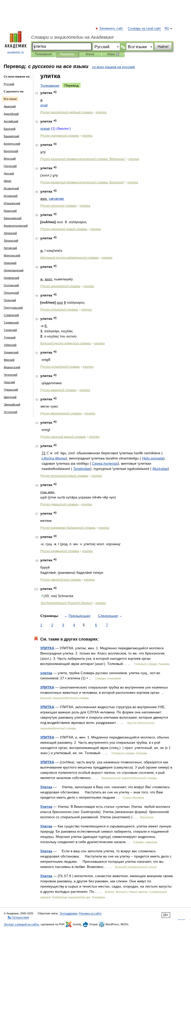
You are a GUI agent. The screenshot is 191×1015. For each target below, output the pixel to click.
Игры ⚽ (113, 54)
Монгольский (12, 255)
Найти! (163, 46)
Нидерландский (13, 270)
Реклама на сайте (90, 913)
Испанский (10, 195)
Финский (9, 359)
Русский (9, 83)
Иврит (7, 180)
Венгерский (11, 151)
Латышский (11, 240)
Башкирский (11, 136)
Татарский (10, 329)
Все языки (10, 98)
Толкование (49, 85)
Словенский (11, 315)
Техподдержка (68, 913)
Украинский (11, 352)
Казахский (10, 210)
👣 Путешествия (18, 917)
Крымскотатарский (16, 225)
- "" (82, 159)
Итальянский (12, 203)
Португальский (13, 307)
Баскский (9, 128)
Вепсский (10, 158)
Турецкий (9, 337)
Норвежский (11, 277)
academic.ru (15, 52)
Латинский (10, 233)
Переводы (67, 54)
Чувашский (11, 389)
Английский (11, 121)
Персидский (11, 292)
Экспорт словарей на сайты (21, 924)
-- (68, 527)
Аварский (10, 106)
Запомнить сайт (111, 28)
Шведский (10, 397)
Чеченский (10, 374)
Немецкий (10, 262)
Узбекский (10, 344)
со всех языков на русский (113, 67)
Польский (10, 300)
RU (167, 28)
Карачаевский (12, 218)
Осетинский (11, 285)
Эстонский (10, 411)
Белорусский (12, 143)
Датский (9, 173)
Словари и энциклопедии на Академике (72, 37)
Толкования (43, 54)
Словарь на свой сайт (144, 28)
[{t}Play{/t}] (55, 92)
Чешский (9, 382)
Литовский (10, 247)
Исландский (11, 188)
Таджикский (11, 322)
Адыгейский (11, 113)
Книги (90, 54)
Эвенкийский (12, 404)
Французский (12, 367)
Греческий (10, 165)
